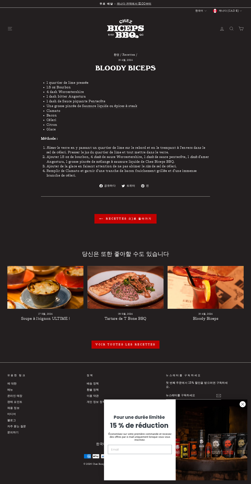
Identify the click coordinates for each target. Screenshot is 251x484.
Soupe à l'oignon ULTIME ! (45, 318)
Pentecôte (97, 101)
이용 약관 (93, 396)
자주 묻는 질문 (16, 426)
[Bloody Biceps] (206, 287)
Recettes (128, 55)
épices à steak (125, 106)
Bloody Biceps (205, 318)
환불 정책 (93, 390)
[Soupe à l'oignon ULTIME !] (45, 287)
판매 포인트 (14, 402)
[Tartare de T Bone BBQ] (125, 287)
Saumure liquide (95, 106)
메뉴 (10, 390)
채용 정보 (13, 408)
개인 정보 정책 (96, 402)
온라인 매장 (14, 396)
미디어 (11, 414)
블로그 (11, 420)
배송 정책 (93, 383)
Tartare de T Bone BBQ (125, 318)
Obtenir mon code (140, 460)
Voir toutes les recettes (125, 344)
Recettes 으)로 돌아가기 (128, 218)
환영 (116, 55)
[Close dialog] (242, 404)
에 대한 (12, 383)
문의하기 (13, 432)
